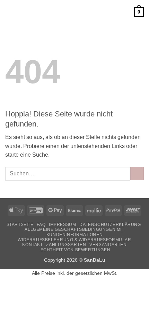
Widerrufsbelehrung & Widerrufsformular (74, 239)
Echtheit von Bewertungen (76, 249)
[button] (9, 11)
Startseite (20, 224)
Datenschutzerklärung (110, 224)
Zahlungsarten (66, 244)
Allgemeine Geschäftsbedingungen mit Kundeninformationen (74, 232)
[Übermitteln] (137, 173)
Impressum (62, 224)
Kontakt (32, 244)
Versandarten (107, 244)
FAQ (41, 224)
